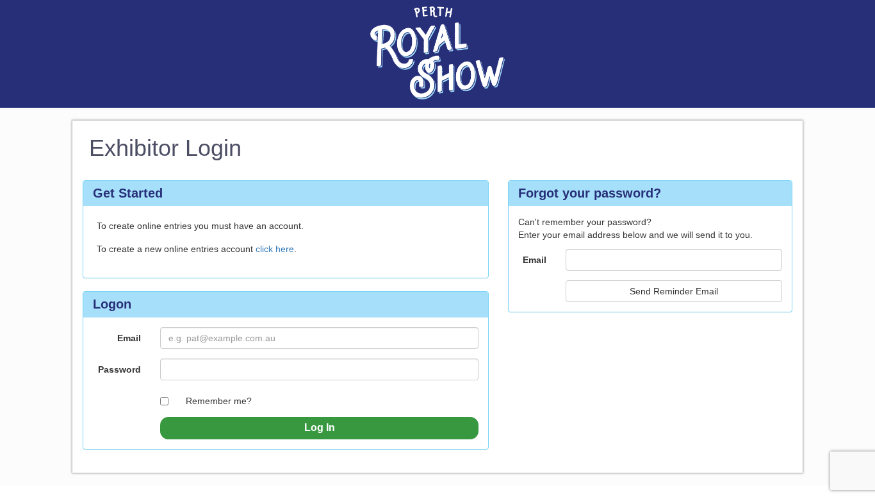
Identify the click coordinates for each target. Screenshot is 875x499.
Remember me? (219, 401)
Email (129, 338)
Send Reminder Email (674, 291)
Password (119, 369)
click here (275, 249)
